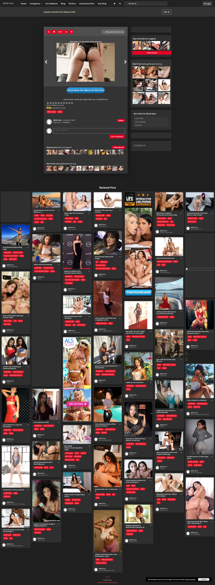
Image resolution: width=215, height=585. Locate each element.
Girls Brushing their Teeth (106, 570)
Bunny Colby (161, 218)
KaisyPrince (69, 503)
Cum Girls (10, 331)
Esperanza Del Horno (164, 261)
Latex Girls (10, 441)
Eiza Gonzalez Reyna (11, 256)
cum (15, 321)
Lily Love (68, 325)
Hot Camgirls (72, 510)
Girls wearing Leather (105, 440)
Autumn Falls (100, 215)
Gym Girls (163, 375)
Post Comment (117, 136)
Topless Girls (41, 540)
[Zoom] (66, 32)
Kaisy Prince (76, 500)
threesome (170, 225)
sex (74, 222)
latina (60, 112)
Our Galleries (51, 3)
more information (190, 579)
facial (20, 321)
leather (104, 433)
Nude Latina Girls (196, 229)
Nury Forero (192, 222)
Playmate (38, 533)
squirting (99, 219)
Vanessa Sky (131, 492)
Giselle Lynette (193, 462)
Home (23, 3)
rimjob (159, 461)
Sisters (101, 382)
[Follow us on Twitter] (114, 3)
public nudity (161, 573)
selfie (195, 340)
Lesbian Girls (72, 467)
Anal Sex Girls (72, 229)
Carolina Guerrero (41, 219)
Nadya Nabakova (162, 222)
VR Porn (72, 3)
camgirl (67, 500)
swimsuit (197, 407)
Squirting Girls (103, 226)
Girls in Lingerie (65, 147)
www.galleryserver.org (114, 32)
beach (37, 215)
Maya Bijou (171, 499)
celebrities (7, 252)
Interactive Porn (87, 3)
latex (5, 433)
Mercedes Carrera (200, 337)
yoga (5, 259)
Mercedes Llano (107, 559)
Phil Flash (138, 125)
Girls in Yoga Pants (12, 266)
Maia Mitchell (167, 419)
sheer (190, 465)
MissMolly (77, 456)
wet (42, 222)
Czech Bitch (139, 118)
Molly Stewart (69, 460)
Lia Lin (37, 222)
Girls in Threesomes (166, 232)
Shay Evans (161, 225)
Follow (120, 120)
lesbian (83, 453)
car (97, 262)
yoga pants (12, 259)
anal (76, 218)
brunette (49, 215)
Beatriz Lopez (192, 218)
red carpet (68, 283)
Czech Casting (140, 122)
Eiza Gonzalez (18, 252)
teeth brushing (101, 563)
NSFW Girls (8, 3)
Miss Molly (68, 456)
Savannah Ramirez (108, 374)
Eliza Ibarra (7, 535)
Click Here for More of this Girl (85, 90)
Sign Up (167, 12)
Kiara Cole (7, 324)
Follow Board (118, 147)
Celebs (101, 276)
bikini (42, 215)
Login (208, 4)
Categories (35, 3)
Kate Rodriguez (40, 529)
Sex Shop (102, 3)
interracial (170, 458)
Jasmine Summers (133, 489)
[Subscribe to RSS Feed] (120, 3)
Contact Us (139, 145)
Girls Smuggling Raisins (105, 331)
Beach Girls (40, 229)
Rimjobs (162, 468)
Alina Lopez (51, 112)
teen (163, 265)
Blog (63, 3)
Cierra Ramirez (110, 371)
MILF (189, 340)
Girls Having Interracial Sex (15, 545)
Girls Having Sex (165, 272)
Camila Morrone (162, 317)
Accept (203, 579)
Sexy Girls (163, 324)
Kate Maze (130, 572)
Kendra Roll (38, 467)
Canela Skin (8, 493)
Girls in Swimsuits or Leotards (200, 414)
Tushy (80, 222)
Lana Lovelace (162, 570)
